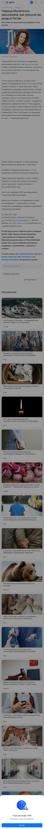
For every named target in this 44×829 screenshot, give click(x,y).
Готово (22, 825)
